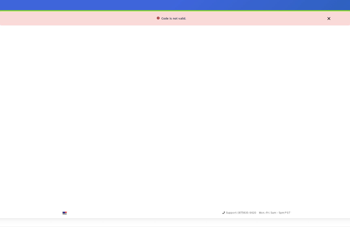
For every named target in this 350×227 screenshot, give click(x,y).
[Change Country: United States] (65, 213)
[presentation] (175, 113)
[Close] (171, 19)
